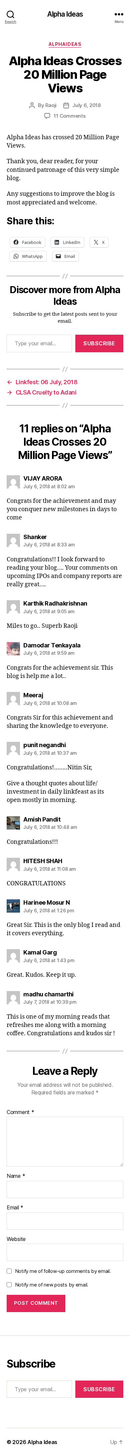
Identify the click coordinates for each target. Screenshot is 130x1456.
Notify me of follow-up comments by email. (63, 1271)
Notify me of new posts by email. (51, 1285)
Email (15, 1208)
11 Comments (69, 116)
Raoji (51, 105)
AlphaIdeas (65, 44)
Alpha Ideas (65, 14)
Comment (20, 1112)
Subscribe (99, 343)
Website (16, 1239)
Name (16, 1176)
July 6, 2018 (86, 105)
